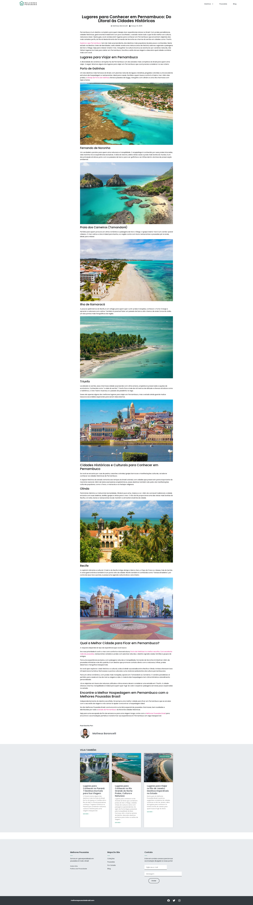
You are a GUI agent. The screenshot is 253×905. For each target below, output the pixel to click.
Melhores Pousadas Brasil (156, 713)
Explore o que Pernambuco (90, 43)
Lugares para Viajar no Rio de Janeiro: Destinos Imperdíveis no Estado (158, 789)
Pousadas (223, 4)
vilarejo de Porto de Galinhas (98, 77)
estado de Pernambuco (107, 709)
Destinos (207, 4)
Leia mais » (86, 814)
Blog (234, 4)
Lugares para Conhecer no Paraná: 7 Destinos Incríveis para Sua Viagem (94, 789)
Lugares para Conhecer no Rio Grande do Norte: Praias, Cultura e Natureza (124, 790)
